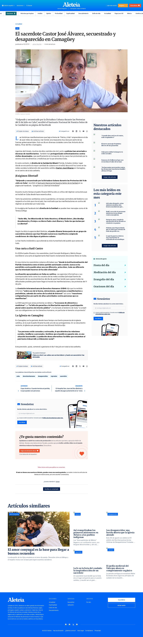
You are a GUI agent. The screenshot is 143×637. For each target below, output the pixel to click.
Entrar (58, 481)
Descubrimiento (83, 13)
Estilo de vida (96, 13)
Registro (121, 5)
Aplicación (71, 605)
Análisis (40, 13)
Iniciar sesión (113, 5)
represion (54, 376)
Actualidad (107, 13)
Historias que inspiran (27, 13)
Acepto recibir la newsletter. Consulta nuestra (41, 418)
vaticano (110, 550)
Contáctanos (89, 630)
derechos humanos (29, 376)
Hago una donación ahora (28, 451)
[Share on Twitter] (80, 131)
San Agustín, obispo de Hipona (78, 8)
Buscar (30, 5)
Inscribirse (22, 422)
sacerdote (63, 376)
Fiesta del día (101, 265)
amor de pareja (14, 514)
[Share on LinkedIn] (76, 131)
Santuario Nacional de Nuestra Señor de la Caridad (58, 183)
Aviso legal (80, 630)
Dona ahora (133, 5)
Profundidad (58, 13)
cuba (18, 376)
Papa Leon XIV (119, 13)
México (129, 13)
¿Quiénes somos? (70, 630)
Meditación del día (105, 272)
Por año (88, 602)
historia (77, 514)
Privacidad (98, 630)
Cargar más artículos (109, 177)
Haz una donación (58, 630)
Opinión (48, 13)
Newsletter (71, 602)
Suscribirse (121, 600)
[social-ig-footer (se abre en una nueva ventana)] (77, 625)
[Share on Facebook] (73, 131)
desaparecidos (43, 376)
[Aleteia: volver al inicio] (71, 4)
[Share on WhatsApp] (87, 131)
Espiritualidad (70, 13)
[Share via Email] (83, 131)
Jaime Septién (37, 44)
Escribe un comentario (51, 489)
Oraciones (10, 13)
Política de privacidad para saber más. (53, 418)
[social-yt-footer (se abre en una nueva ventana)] (66, 625)
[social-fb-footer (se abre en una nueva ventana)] (70, 625)
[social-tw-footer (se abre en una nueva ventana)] (73, 625)
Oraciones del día (104, 286)
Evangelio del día (104, 279)
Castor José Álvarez (65, 168)
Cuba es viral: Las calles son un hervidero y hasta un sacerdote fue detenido (58, 356)
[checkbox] (17, 418)
